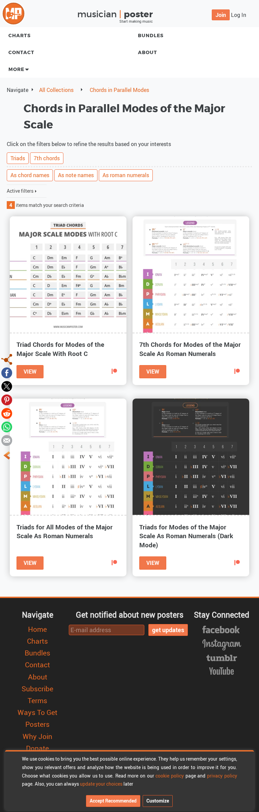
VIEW (30, 371)
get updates (168, 630)
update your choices (101, 784)
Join (220, 15)
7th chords (47, 158)
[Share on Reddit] (6, 412)
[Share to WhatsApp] (6, 426)
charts (19, 35)
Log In (238, 15)
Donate (37, 748)
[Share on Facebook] (6, 372)
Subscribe (37, 688)
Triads (17, 158)
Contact (21, 52)
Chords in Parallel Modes (119, 90)
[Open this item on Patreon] (114, 372)
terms (37, 700)
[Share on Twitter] (6, 385)
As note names (76, 175)
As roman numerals (126, 175)
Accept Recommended (113, 800)
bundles (37, 653)
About (37, 677)
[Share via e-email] (6, 440)
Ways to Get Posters (37, 718)
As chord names (29, 175)
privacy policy (222, 775)
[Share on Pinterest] (6, 399)
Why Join (37, 736)
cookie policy (169, 775)
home (37, 629)
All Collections (56, 90)
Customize (157, 800)
